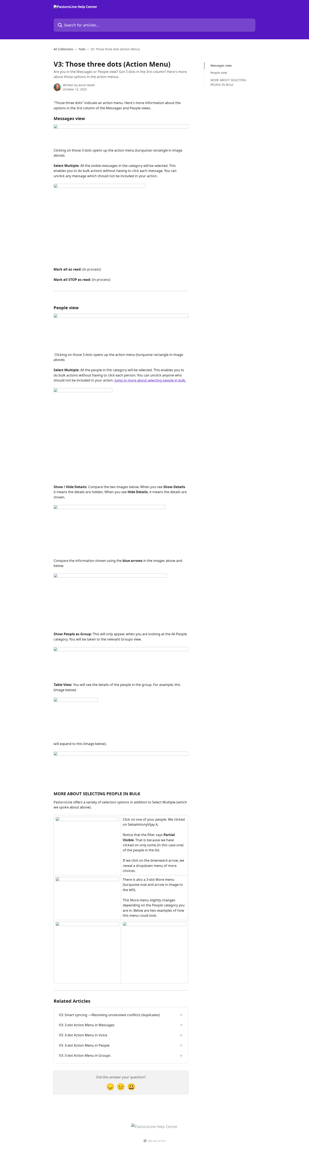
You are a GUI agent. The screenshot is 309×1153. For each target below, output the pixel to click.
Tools (82, 49)
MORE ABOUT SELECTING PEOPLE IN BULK (228, 82)
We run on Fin (157, 1141)
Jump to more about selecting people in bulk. (150, 380)
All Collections (63, 49)
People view (218, 73)
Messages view (221, 65)
